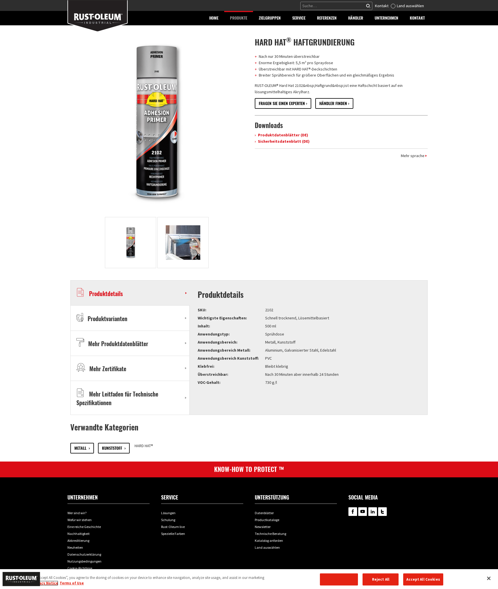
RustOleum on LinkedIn (372, 511)
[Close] (488, 578)
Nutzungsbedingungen (84, 561)
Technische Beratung (270, 533)
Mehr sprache (413, 155)
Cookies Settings (339, 579)
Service (169, 497)
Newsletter (263, 527)
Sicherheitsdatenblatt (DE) (283, 141)
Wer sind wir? (76, 513)
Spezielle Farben (173, 533)
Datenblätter (264, 513)
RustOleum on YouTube (362, 511)
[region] (249, 579)
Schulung (168, 520)
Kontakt (381, 5)
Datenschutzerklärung (84, 554)
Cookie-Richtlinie (79, 568)
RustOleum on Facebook (352, 511)
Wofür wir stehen (79, 520)
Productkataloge (267, 520)
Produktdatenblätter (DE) (282, 135)
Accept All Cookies (423, 579)
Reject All (380, 579)
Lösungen (168, 513)
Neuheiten (75, 547)
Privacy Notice (45, 583)
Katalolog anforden (269, 540)
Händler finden (333, 103)
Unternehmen (82, 497)
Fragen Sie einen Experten (282, 103)
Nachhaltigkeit (78, 533)
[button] (238, 18)
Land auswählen (410, 5)
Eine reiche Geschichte (84, 527)
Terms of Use (72, 583)
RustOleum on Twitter (382, 511)
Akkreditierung (78, 540)
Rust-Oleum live (173, 527)
